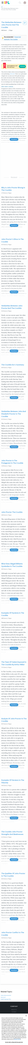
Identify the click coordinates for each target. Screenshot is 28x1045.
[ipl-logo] (7, 3)
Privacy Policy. (17, 1039)
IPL (2, 7)
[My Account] (25, 2)
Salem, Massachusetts (6, 995)
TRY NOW (22, 66)
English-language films (6, 999)
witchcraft (12, 74)
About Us (14, 1009)
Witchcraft (3, 997)
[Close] (26, 1015)
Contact (14, 1012)
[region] (14, 1029)
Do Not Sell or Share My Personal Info (14, 1042)
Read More (14, 225)
